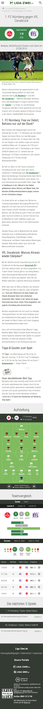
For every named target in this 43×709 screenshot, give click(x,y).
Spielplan (38, 617)
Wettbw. (13, 562)
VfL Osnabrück (8, 99)
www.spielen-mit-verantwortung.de (23, 691)
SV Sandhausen (32, 173)
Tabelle (8, 105)
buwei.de (16, 691)
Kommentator (7, 363)
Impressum (37, 653)
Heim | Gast (23, 562)
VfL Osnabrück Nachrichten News (15, 8)
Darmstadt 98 (30, 265)
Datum (3, 562)
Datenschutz (26, 653)
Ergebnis (33, 562)
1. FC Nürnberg (19, 96)
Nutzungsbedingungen (10, 653)
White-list (27, 702)
